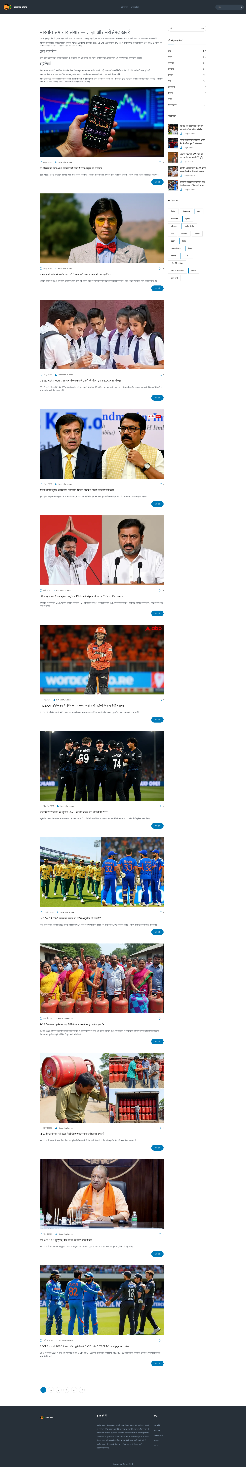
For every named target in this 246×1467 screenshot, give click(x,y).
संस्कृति (187, 92)
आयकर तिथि (135, 7)
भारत (198, 211)
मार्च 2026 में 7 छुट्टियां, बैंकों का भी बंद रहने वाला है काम (66, 1240)
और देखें (157, 182)
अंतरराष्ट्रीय (187, 104)
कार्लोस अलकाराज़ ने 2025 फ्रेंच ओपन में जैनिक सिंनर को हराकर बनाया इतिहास (193, 170)
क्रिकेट (173, 211)
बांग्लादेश (173, 256)
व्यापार (187, 57)
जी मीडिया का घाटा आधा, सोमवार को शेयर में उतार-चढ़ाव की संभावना (71, 168)
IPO (172, 233)
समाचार (187, 75)
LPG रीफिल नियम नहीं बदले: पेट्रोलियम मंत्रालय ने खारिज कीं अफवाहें (72, 1134)
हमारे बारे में (157, 1425)
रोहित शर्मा (184, 233)
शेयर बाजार (186, 211)
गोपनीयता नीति (158, 1435)
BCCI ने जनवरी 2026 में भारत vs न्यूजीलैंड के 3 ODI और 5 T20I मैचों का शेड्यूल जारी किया (84, 1346)
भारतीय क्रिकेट (189, 226)
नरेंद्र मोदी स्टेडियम (177, 263)
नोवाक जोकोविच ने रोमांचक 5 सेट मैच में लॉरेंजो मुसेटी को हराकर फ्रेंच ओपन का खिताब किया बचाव (192, 141)
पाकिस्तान (174, 226)
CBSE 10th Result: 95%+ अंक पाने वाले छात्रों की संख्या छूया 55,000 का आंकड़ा (80, 380)
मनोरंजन (187, 63)
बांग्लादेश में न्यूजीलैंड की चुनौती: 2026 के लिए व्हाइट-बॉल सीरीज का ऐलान (73, 812)
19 (82, 1389)
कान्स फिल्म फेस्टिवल (177, 270)
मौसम (187, 98)
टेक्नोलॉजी (187, 86)
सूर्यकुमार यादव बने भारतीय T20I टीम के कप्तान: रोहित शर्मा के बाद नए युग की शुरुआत (192, 183)
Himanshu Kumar (65, 162)
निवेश (184, 241)
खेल (187, 51)
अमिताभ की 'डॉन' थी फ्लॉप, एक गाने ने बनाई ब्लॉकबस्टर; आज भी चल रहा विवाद (75, 274)
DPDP (156, 1445)
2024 (173, 241)
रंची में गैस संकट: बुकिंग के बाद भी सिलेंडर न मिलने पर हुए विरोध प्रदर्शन (72, 1024)
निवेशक (197, 233)
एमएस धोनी (174, 278)
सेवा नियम (157, 1430)
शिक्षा (187, 80)
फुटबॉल (187, 219)
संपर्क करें (156, 1440)
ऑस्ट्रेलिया (174, 219)
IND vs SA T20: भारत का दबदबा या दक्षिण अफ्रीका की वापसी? (70, 918)
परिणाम (193, 270)
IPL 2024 (187, 256)
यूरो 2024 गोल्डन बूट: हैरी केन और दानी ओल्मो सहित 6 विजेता (191, 128)
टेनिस (190, 248)
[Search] (242, 7)
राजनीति (187, 69)
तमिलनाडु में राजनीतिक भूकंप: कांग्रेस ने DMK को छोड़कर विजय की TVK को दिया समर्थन (81, 596)
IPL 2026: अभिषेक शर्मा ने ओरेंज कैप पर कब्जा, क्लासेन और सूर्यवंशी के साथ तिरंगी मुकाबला (82, 705)
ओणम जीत (124, 7)
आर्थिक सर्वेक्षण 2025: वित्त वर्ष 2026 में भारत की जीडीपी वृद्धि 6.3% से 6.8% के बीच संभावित (192, 156)
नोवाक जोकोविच (176, 248)
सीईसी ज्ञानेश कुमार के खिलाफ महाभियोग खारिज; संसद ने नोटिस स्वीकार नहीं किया (77, 490)
